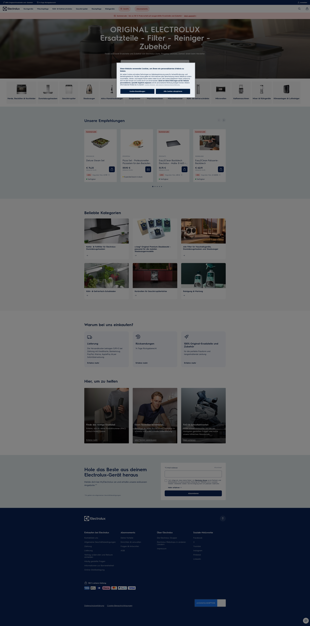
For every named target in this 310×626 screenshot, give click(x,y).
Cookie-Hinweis (150, 85)
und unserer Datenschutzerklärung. (168, 85)
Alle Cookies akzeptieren (173, 91)
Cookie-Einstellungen (137, 91)
